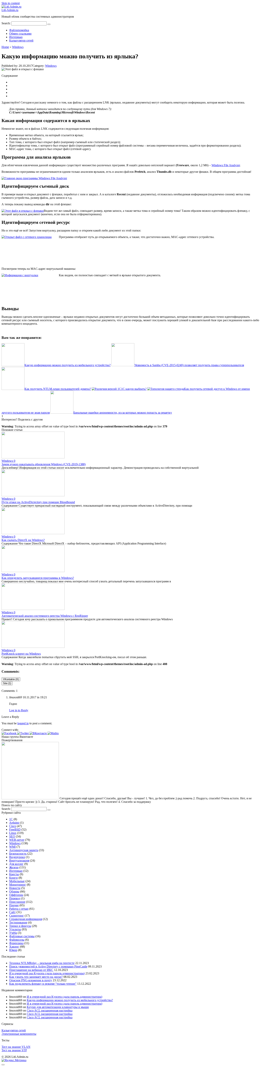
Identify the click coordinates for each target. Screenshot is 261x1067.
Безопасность (18, 853)
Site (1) (7, 683)
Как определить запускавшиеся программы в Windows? (38, 578)
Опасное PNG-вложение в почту (30, 980)
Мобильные (17, 881)
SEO (12, 836)
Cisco (12, 826)
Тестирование (18, 922)
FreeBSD (15, 829)
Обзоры (14, 891)
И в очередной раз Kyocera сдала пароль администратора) (47, 973)
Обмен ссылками (20, 33)
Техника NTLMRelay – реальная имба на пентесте (42, 963)
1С (11, 819)
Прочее (14, 905)
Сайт (12, 912)
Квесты (14, 874)
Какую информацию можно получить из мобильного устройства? (70, 1000)
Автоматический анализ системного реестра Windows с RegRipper (45, 615)
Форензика (16, 943)
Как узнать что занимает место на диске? (36, 976)
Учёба (13, 932)
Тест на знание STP (14, 1050)
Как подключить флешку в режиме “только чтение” (42, 983)
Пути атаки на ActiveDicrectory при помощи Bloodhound (38, 502)
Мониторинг (17, 884)
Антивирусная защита (23, 850)
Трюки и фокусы (20, 926)
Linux (12, 833)
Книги (13, 877)
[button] (9, 733)
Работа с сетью (18, 908)
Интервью (16, 37)
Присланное (17, 901)
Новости (14, 888)
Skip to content (11, 3)
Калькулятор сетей (21, 40)
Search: (6, 23)
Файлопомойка (19, 30)
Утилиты (15, 929)
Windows (51, 65)
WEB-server (16, 839)
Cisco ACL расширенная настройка (49, 1010)
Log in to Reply (18, 710)
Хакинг (14, 946)
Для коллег (16, 864)
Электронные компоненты (19, 1033)
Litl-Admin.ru (10, 10)
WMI (12, 846)
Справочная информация (25, 919)
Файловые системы (22, 936)
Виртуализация (19, 860)
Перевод (14, 898)
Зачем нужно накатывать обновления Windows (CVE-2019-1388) (44, 464)
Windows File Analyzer (226, 165)
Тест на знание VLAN (16, 1046)
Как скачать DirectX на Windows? (23, 540)
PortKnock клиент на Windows (21, 653)
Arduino (14, 822)
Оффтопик (16, 895)
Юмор (13, 950)
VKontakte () (11, 679)
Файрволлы (16, 939)
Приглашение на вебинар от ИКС (31, 970)
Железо (14, 867)
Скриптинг (16, 915)
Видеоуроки (17, 857)
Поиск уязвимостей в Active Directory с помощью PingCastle (48, 966)
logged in (23, 723)
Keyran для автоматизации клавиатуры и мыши (58, 1007)
